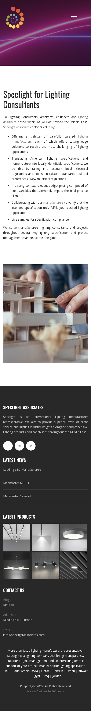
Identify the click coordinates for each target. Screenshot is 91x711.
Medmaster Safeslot (17, 496)
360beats (57, 691)
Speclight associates (17, 127)
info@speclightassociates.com (24, 635)
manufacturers (53, 202)
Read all (8, 605)
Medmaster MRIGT (16, 483)
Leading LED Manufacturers (22, 470)
